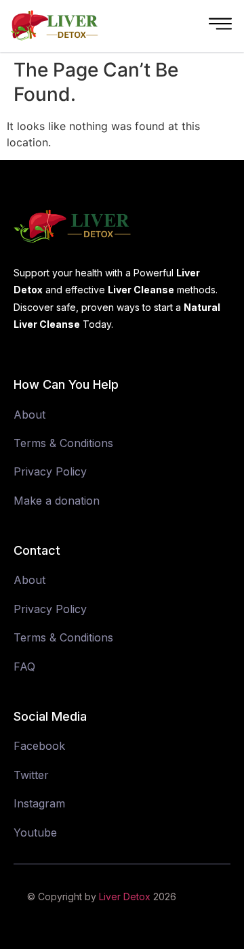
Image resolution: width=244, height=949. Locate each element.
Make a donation (57, 500)
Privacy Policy (50, 471)
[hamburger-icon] (220, 25)
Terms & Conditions (63, 443)
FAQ (24, 666)
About (29, 414)
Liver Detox (124, 896)
